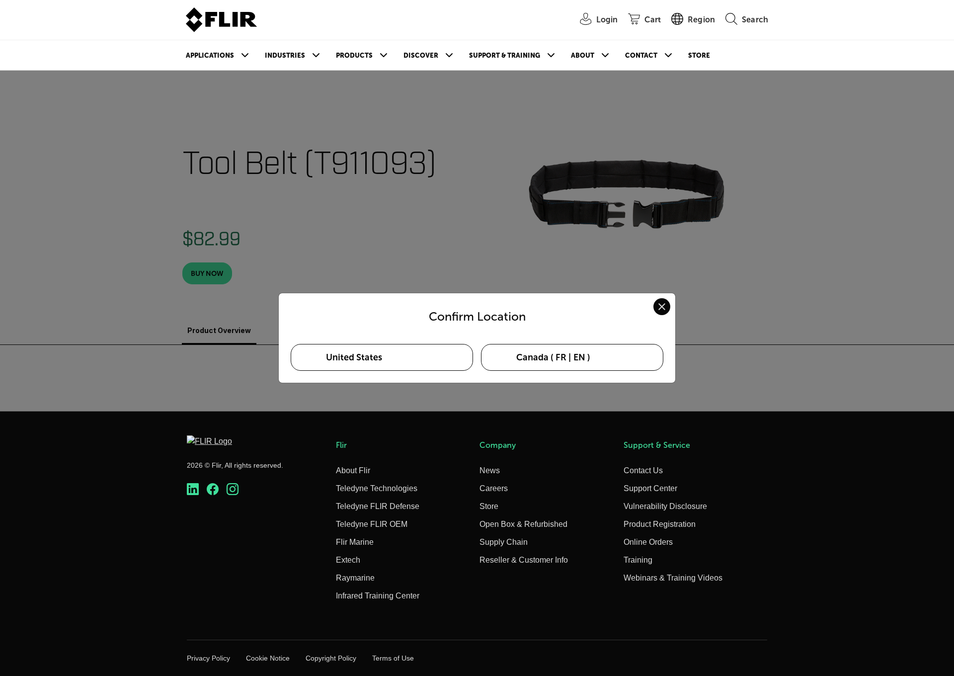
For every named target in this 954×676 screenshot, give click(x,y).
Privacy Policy (208, 658)
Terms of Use (393, 658)
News (489, 470)
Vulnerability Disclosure (665, 506)
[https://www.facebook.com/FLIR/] (213, 489)
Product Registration (660, 524)
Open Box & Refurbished (523, 524)
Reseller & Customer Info (523, 560)
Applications (210, 55)
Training (638, 560)
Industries (285, 55)
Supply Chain (503, 542)
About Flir (353, 470)
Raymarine (355, 578)
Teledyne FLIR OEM (371, 524)
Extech (348, 560)
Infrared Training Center (377, 596)
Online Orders (648, 542)
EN (579, 357)
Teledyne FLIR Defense (377, 506)
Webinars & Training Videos (673, 578)
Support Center (650, 488)
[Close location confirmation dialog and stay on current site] (661, 306)
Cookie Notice (268, 658)
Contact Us (643, 470)
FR (561, 357)
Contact (641, 55)
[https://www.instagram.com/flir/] (232, 489)
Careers (493, 488)
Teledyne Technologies (376, 488)
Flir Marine (355, 542)
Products (354, 55)
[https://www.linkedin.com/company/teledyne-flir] (193, 489)
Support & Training (504, 55)
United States (354, 357)
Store (699, 55)
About (582, 55)
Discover (420, 55)
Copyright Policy (331, 658)
